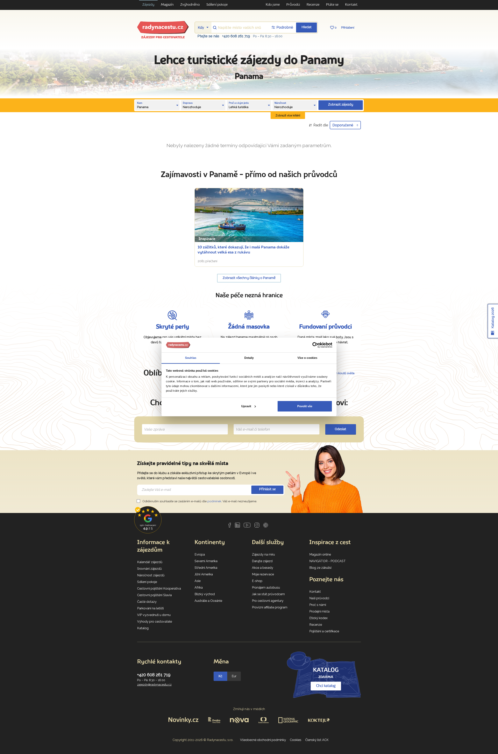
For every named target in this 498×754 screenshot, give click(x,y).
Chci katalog (326, 686)
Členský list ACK (317, 740)
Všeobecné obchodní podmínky (263, 740)
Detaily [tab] (249, 357)
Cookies (295, 740)
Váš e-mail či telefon (250, 424)
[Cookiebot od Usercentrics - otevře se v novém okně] (315, 345)
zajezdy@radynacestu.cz (154, 684)
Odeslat (340, 429)
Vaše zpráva (152, 424)
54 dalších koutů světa (339, 373)
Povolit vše (304, 406)
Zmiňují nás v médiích (249, 709)
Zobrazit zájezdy (340, 104)
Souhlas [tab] (190, 357)
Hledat (307, 27)
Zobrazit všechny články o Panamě (249, 278)
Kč (220, 676)
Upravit (246, 406)
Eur (234, 676)
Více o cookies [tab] (307, 357)
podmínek (214, 501)
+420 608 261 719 (236, 36)
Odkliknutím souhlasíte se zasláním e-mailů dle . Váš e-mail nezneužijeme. (199, 501)
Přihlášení (347, 27)
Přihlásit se (267, 489)
